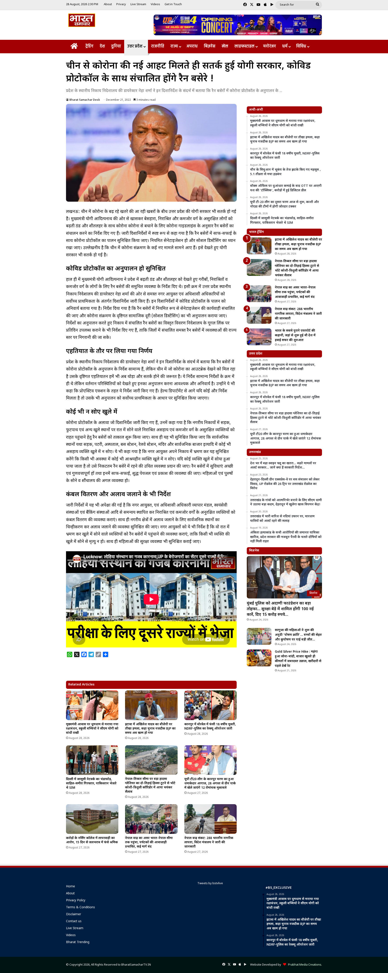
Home (70, 887)
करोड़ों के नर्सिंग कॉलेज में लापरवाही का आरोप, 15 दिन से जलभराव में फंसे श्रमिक (92, 840)
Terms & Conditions (80, 908)
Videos (155, 4)
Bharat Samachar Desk (84, 100)
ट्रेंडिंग (89, 46)
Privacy (121, 4)
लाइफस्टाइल (244, 46)
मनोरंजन (269, 46)
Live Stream (138, 4)
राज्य (174, 46)
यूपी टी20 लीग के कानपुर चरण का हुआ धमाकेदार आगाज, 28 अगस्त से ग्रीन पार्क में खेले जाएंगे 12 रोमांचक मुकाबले (210, 783)
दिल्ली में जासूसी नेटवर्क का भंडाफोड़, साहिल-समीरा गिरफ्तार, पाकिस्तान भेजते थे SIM (91, 783)
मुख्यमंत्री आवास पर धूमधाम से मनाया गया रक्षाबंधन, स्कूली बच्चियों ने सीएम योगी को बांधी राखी (92, 728)
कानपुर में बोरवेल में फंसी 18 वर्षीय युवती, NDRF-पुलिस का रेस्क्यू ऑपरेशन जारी (210, 726)
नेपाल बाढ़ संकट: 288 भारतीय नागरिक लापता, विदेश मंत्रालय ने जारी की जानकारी (208, 842)
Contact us (74, 921)
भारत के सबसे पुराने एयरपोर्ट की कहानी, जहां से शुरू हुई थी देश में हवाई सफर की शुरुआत (295, 335)
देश (102, 46)
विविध (301, 46)
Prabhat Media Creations (303, 965)
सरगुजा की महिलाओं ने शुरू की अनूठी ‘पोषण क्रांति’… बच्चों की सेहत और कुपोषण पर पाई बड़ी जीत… (298, 635)
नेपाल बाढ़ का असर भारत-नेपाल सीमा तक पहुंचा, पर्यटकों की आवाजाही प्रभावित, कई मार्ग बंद (149, 842)
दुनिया (116, 46)
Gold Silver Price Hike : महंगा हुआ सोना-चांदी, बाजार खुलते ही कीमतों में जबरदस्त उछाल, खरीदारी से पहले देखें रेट (298, 659)
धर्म (284, 46)
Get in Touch (173, 4)
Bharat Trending (77, 942)
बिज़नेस (209, 46)
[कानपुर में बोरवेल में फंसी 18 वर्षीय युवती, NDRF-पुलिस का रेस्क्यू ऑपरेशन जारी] (210, 705)
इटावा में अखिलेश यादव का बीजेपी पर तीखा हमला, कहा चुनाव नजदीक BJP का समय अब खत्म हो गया (150, 728)
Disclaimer (73, 915)
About (108, 4)
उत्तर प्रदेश (134, 46)
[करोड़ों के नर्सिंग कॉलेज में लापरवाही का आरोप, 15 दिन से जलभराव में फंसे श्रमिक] (92, 819)
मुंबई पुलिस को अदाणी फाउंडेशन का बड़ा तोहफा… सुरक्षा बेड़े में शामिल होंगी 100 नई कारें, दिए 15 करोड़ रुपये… (280, 609)
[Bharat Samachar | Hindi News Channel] (81, 20)
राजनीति (157, 46)
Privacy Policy (75, 901)
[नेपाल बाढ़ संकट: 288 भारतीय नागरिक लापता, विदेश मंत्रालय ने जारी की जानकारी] (210, 819)
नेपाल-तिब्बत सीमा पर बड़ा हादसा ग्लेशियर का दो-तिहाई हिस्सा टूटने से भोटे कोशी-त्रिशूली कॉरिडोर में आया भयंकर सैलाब (150, 785)
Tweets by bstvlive (210, 883)
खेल (225, 46)
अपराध (192, 46)
